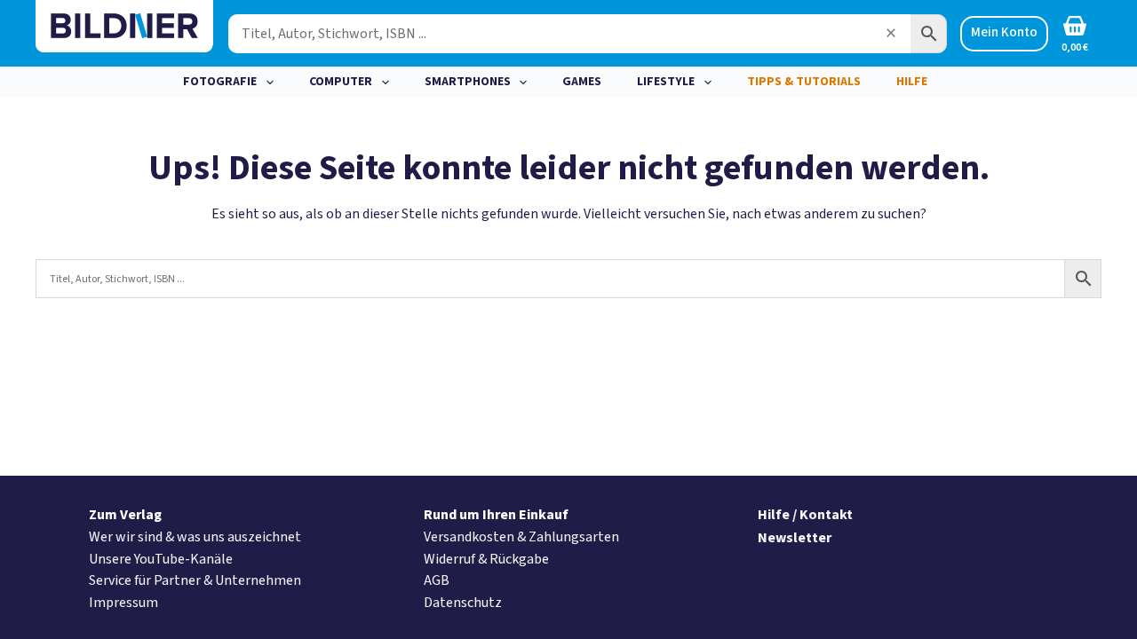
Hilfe (911, 82)
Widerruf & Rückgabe (486, 559)
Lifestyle (666, 82)
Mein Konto (1004, 32)
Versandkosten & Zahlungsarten (521, 537)
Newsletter (794, 538)
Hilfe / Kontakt (805, 515)
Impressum (123, 602)
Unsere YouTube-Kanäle (161, 559)
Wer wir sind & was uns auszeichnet (195, 537)
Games (581, 82)
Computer (340, 82)
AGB (436, 580)
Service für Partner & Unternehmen (195, 580)
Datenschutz (463, 602)
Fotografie (220, 82)
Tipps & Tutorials (804, 82)
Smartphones (468, 82)
